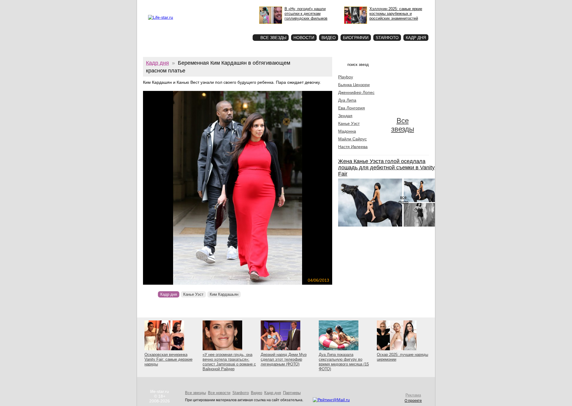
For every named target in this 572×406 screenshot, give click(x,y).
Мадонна (347, 131)
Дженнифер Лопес (356, 92)
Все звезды (402, 125)
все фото (403, 199)
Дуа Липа (347, 100)
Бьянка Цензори (354, 84)
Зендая (345, 115)
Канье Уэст (193, 294)
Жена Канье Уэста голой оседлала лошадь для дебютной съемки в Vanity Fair (386, 167)
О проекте (173, 5)
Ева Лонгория (351, 108)
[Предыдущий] (171, 188)
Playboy (345, 77)
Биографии (356, 37)
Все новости (219, 392)
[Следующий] (266, 188)
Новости (303, 37)
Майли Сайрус (352, 139)
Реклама (190, 5)
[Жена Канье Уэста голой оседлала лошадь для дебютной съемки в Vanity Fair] (370, 225)
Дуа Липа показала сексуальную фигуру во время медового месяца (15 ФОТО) (344, 361)
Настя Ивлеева (353, 146)
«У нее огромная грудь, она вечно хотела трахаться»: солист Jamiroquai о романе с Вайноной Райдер (229, 361)
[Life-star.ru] (160, 17)
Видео (328, 37)
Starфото (230, 27)
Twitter (204, 5)
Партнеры (292, 392)
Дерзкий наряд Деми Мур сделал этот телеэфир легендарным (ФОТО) (284, 359)
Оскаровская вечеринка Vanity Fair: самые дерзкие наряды (168, 359)
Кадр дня (416, 37)
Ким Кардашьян (224, 294)
